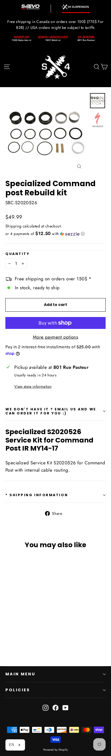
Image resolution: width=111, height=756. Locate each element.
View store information (32, 386)
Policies (17, 690)
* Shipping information (36, 495)
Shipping (13, 226)
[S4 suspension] (76, 6)
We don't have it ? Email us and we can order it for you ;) (50, 411)
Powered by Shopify (55, 750)
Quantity (17, 254)
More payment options (55, 337)
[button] (55, 233)
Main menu (20, 674)
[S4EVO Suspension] (30, 7)
